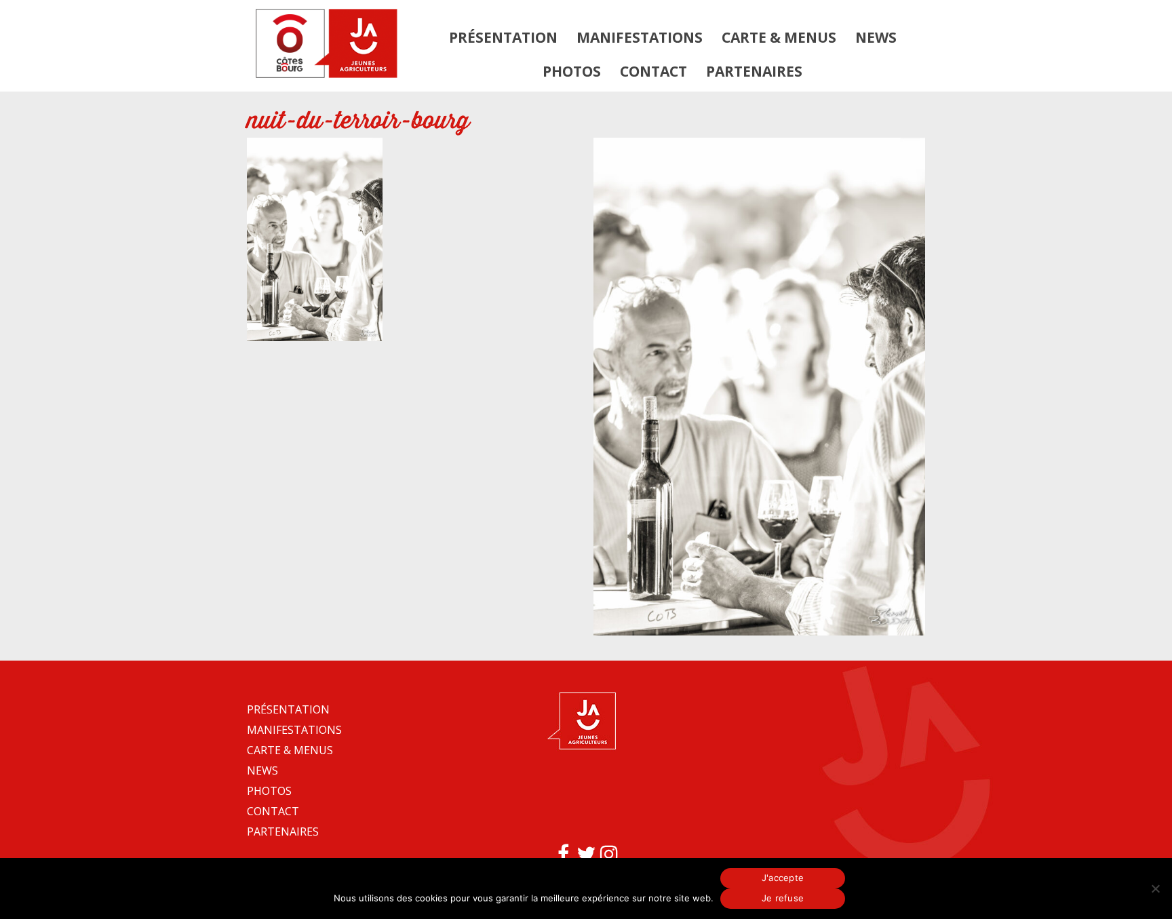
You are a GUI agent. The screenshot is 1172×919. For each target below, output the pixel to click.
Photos (572, 71)
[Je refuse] (1155, 888)
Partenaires (754, 71)
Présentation (503, 37)
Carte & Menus (779, 37)
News (876, 37)
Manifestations (640, 37)
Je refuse (783, 898)
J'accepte (783, 877)
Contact (653, 71)
